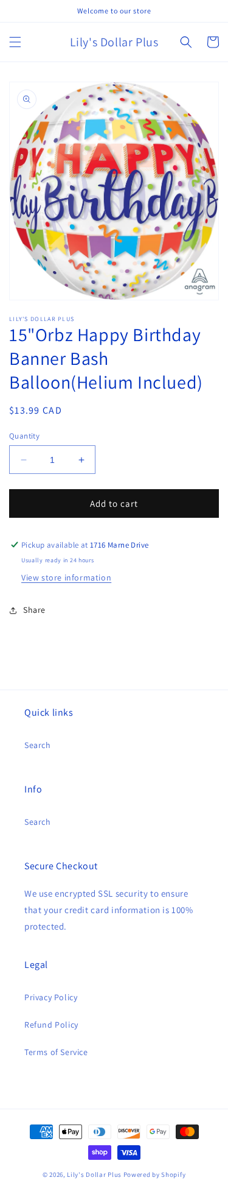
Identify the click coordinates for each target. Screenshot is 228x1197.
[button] (15, 42)
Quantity (24, 436)
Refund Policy (51, 1024)
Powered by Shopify (154, 1174)
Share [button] (34, 609)
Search (37, 745)
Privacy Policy (50, 997)
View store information (66, 577)
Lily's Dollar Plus (94, 1174)
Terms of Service (56, 1052)
